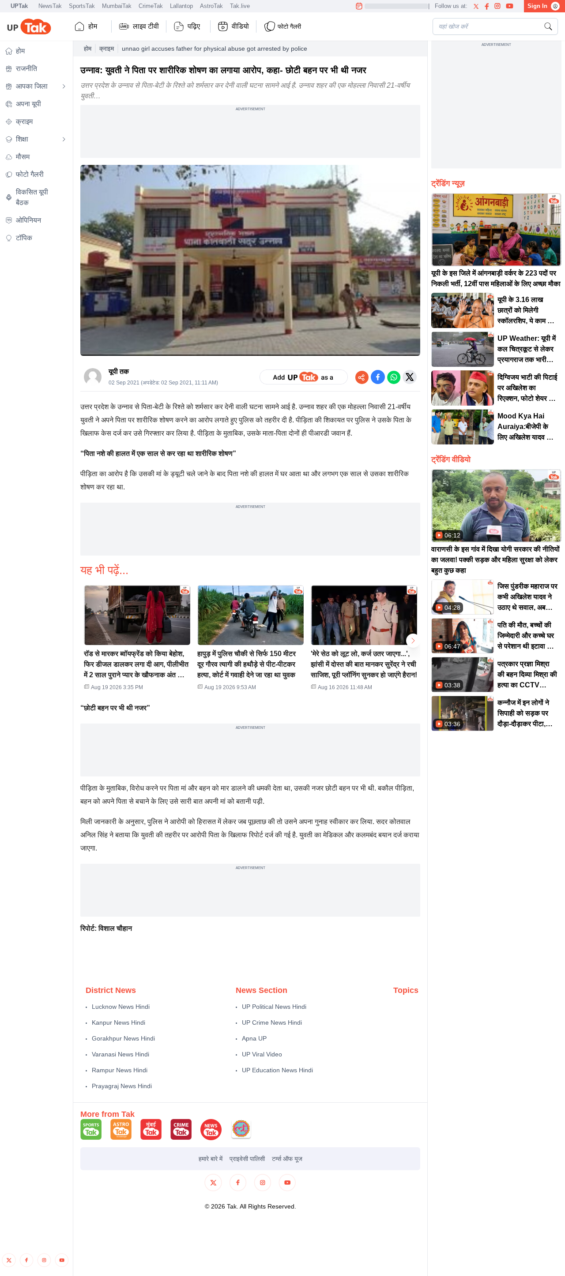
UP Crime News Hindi (272, 1022)
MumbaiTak (117, 6)
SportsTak (82, 6)
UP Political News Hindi (274, 1006)
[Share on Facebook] (378, 377)
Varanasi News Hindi (120, 1054)
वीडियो (240, 26)
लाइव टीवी (146, 26)
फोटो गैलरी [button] (289, 26)
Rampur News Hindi (119, 1070)
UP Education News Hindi (277, 1070)
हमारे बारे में (210, 1158)
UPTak (19, 6)
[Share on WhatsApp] (394, 377)
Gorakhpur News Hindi (123, 1038)
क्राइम (106, 48)
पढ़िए (194, 26)
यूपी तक (119, 371)
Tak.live (240, 6)
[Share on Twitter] (410, 377)
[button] (137, 640)
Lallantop (181, 6)
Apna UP (254, 1038)
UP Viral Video (262, 1054)
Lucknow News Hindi (121, 1006)
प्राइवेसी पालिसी (247, 1158)
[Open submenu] (64, 86)
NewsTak (50, 6)
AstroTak (211, 6)
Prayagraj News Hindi (122, 1085)
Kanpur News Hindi (118, 1022)
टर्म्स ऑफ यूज (287, 1158)
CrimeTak (151, 6)
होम (92, 26)
